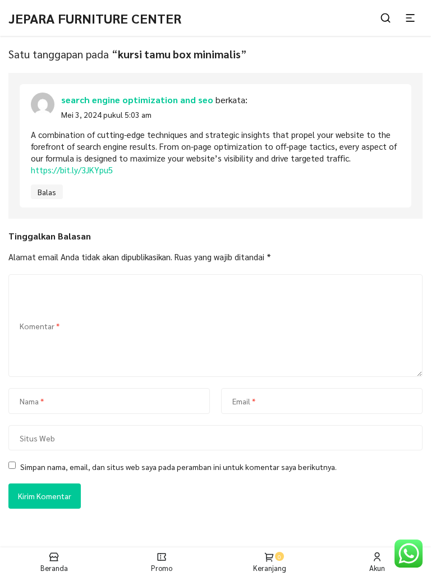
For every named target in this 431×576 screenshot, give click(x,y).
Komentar (39, 326)
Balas (47, 192)
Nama (32, 401)
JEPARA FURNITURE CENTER (94, 18)
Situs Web (37, 437)
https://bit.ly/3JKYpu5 (72, 169)
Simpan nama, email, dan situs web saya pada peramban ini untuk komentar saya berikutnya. (178, 467)
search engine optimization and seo (137, 99)
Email (243, 401)
